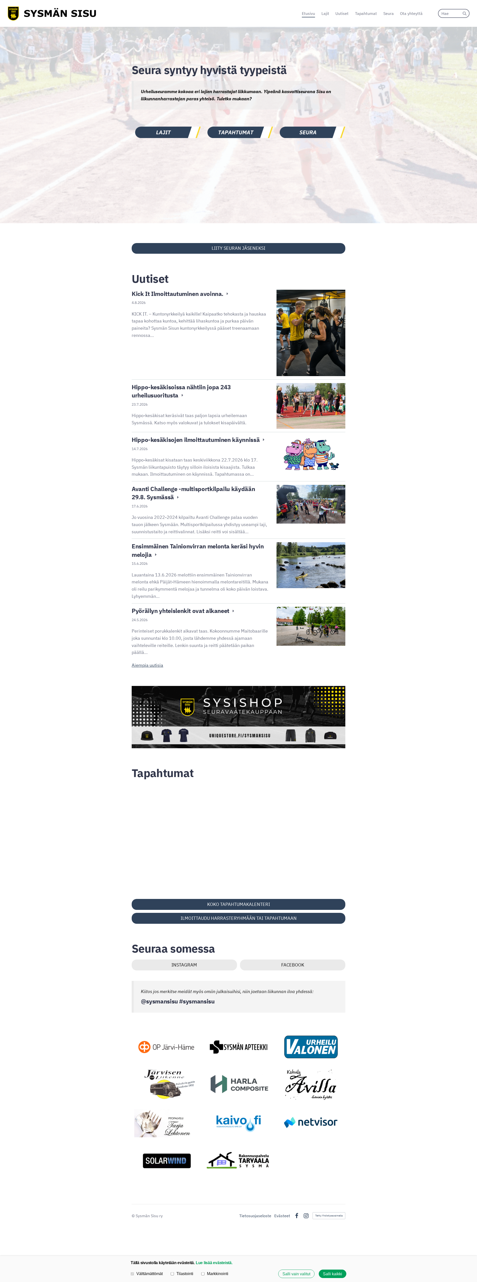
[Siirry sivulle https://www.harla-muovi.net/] (238, 1085)
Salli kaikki (332, 1274)
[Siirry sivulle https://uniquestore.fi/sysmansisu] (238, 717)
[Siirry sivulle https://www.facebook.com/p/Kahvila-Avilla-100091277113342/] (310, 1085)
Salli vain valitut (296, 1274)
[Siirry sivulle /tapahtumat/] (238, 132)
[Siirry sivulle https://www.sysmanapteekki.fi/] (238, 1047)
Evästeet (282, 1216)
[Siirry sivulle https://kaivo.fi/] (238, 1122)
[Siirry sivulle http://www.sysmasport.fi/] (310, 1047)
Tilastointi (184, 1273)
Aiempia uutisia (147, 665)
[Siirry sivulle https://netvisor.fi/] (310, 1122)
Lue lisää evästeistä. (214, 1262)
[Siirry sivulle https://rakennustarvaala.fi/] (238, 1160)
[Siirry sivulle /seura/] (310, 132)
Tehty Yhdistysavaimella (329, 1215)
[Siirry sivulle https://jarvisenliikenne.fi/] (166, 1085)
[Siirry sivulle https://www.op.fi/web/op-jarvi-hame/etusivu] (166, 1047)
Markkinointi (217, 1273)
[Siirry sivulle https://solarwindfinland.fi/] (166, 1160)
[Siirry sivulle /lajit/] (166, 132)
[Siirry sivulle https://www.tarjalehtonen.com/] (166, 1122)
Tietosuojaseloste (255, 1216)
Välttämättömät (149, 1273)
